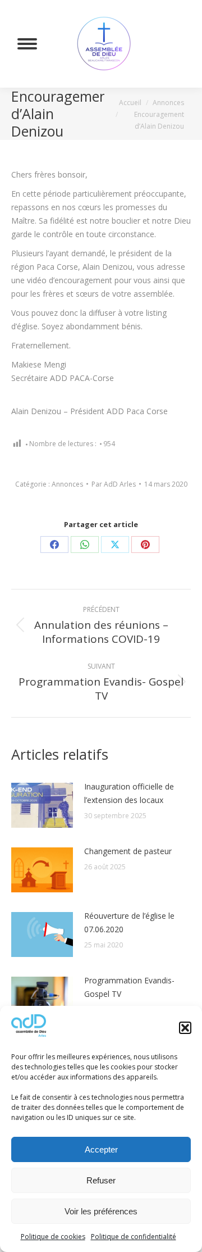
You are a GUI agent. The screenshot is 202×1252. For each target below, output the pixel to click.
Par (113, 484)
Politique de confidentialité (133, 1236)
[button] (185, 1027)
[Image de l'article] (42, 805)
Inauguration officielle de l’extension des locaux (129, 793)
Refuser (101, 1180)
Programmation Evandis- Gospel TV (129, 987)
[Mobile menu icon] (27, 44)
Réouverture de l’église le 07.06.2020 (129, 922)
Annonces (67, 484)
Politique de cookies (53, 1236)
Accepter (101, 1149)
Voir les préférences (101, 1211)
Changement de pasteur (128, 851)
